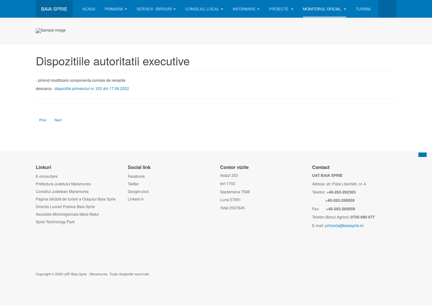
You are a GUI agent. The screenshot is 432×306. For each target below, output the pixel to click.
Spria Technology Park (55, 221)
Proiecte (279, 8)
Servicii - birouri (154, 8)
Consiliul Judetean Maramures (62, 191)
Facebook (136, 176)
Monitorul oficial (322, 8)
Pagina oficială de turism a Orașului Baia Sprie (76, 198)
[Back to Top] (422, 155)
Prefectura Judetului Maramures (63, 183)
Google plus (138, 191)
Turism (363, 8)
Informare (244, 8)
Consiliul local (202, 8)
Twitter (133, 183)
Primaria (114, 8)
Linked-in (136, 198)
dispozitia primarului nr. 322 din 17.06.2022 (92, 88)
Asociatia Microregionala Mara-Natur (67, 214)
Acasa (88, 8)
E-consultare (47, 176)
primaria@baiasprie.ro (344, 225)
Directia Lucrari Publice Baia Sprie (65, 206)
